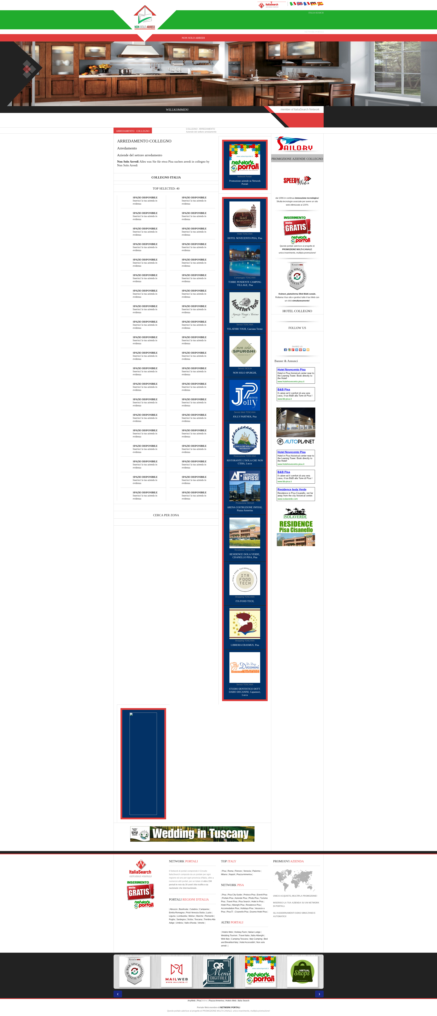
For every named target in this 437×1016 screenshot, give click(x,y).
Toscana (198, 919)
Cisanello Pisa (241, 912)
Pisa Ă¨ (230, 912)
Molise (192, 916)
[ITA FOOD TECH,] (244, 579)
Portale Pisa (227, 898)
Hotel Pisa (226, 905)
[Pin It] (300, 349)
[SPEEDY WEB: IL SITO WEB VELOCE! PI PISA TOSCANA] (302, 971)
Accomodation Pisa (230, 908)
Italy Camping (256, 939)
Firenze (238, 871)
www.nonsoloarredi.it (209, 109)
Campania (204, 909)
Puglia (172, 919)
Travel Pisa (232, 901)
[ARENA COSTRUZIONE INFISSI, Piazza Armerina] (244, 486)
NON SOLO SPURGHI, (245, 373)
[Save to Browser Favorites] (308, 349)
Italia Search (316, 13)
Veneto (201, 923)
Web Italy (225, 939)
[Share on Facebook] (285, 349)
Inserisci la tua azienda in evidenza (145, 200)
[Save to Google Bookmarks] (289, 349)
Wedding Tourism (229, 935)
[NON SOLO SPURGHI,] (244, 351)
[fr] (306, 4)
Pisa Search (244, 901)
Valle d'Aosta (190, 923)
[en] (299, 4)
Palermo (256, 871)
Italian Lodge (254, 932)
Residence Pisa (253, 905)
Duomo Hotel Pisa (258, 912)
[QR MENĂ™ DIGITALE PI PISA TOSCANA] (134, 971)
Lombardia (182, 916)
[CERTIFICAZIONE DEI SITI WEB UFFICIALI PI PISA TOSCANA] (260, 971)
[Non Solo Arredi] (145, 17)
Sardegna (181, 919)
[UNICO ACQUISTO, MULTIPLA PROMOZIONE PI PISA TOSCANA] (176, 971)
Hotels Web (227, 932)
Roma (230, 871)
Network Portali (314, 32)
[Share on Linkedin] (296, 349)
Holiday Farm (240, 932)
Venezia (247, 871)
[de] (313, 4)
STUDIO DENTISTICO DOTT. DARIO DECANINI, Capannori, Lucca (245, 692)
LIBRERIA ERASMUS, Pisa (245, 645)
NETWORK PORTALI (230, 1007)
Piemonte (209, 916)
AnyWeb (191, 1000)
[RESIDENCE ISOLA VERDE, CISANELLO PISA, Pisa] (244, 533)
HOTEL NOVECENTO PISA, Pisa (245, 238)
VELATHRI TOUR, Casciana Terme (245, 329)
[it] (293, 4)
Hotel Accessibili (247, 942)
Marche (199, 916)
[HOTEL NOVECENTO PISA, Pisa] (244, 216)
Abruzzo (174, 909)
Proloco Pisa (249, 895)
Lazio (208, 912)
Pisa (224, 871)
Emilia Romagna (177, 912)
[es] (320, 4)
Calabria (194, 909)
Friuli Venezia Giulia (195, 912)
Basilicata (183, 909)
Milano (224, 874)
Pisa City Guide (235, 895)
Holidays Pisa (247, 908)
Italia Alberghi (257, 935)
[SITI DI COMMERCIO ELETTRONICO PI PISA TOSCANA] (218, 971)
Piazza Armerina (244, 874)
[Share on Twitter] (304, 349)
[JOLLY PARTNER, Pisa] (244, 395)
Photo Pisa (254, 898)
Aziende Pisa (241, 898)
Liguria (172, 916)
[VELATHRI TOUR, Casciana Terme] (244, 307)
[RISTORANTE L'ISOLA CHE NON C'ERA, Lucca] (244, 439)
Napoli (232, 874)
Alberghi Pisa (238, 905)
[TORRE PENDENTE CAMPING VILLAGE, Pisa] (244, 260)
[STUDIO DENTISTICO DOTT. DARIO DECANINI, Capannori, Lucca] (244, 667)
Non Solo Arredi (193, 38)
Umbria (179, 923)
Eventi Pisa (262, 895)
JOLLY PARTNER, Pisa (245, 416)
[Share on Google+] (293, 349)
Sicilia (190, 919)
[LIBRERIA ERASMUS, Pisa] (244, 623)
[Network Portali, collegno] (244, 159)
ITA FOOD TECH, (245, 601)
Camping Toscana (239, 939)
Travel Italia (244, 935)
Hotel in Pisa (257, 901)
